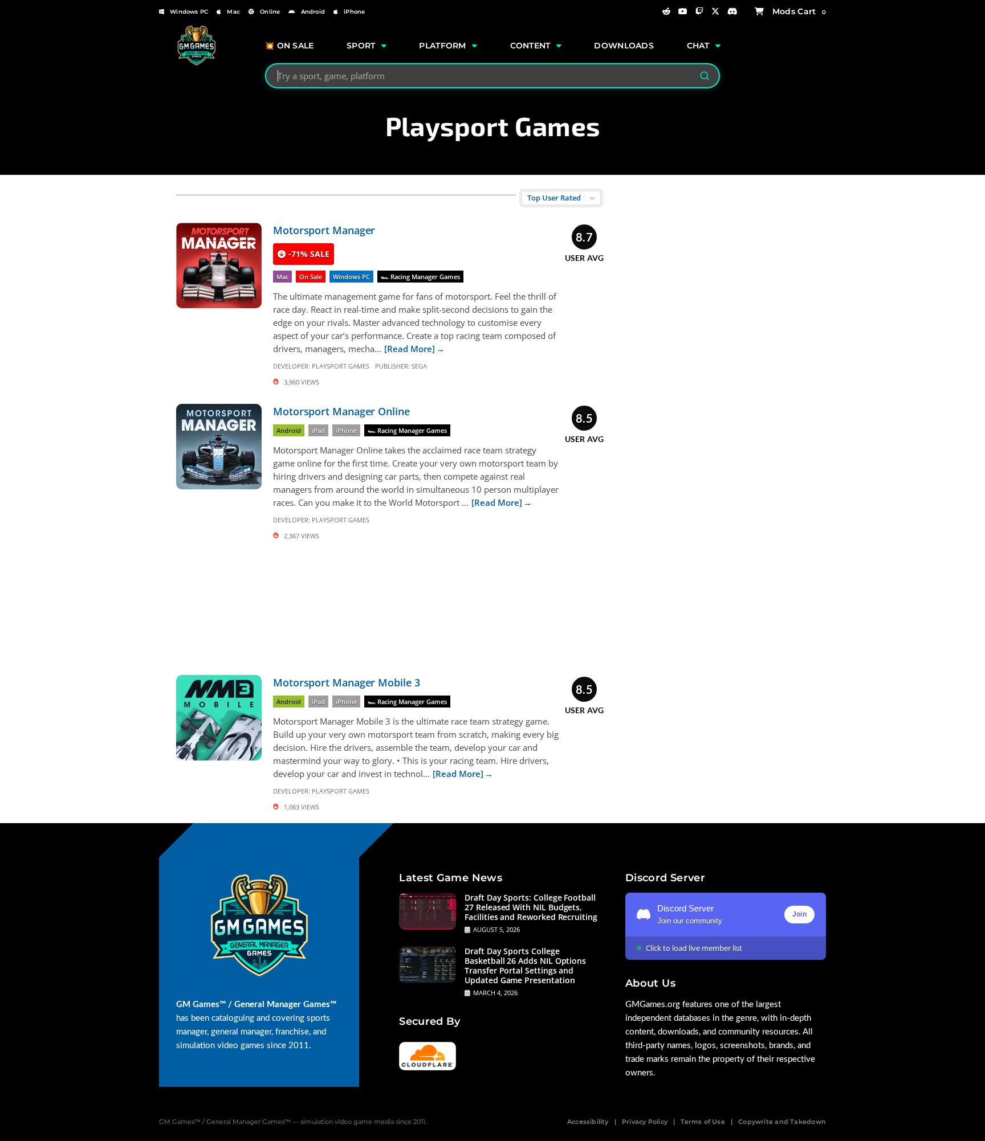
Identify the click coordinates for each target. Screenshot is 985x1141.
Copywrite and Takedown (782, 1122)
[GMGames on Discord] (732, 11)
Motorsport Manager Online (341, 411)
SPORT (361, 45)
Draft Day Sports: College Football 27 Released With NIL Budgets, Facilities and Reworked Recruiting (531, 907)
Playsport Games (340, 366)
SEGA (419, 366)
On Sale (310, 276)
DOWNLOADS (624, 45)
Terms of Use (703, 1122)
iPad (318, 430)
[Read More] (409, 348)
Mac (233, 11)
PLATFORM (442, 45)
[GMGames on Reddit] (666, 11)
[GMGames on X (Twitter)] (715, 11)
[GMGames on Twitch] (699, 11)
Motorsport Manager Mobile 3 (346, 682)
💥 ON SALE (289, 45)
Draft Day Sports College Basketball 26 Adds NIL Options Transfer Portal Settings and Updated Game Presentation (525, 965)
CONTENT (530, 45)
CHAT (698, 45)
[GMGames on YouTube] (682, 11)
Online (270, 11)
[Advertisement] (390, 605)
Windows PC (189, 11)
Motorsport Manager (324, 230)
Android (313, 11)
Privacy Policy (644, 1122)
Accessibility (588, 1122)
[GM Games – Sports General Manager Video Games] (196, 63)
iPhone (354, 11)
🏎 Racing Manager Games (420, 276)
